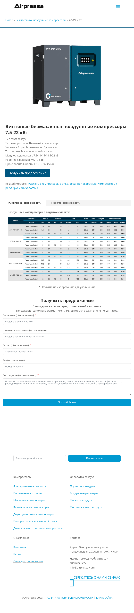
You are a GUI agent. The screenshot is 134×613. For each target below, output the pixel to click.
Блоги (17, 554)
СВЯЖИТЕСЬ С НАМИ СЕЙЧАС (97, 577)
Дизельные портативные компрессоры (38, 528)
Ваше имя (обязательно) (18, 315)
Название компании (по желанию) (25, 330)
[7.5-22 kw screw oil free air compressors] (67, 117)
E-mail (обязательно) (16, 345)
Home (9, 20)
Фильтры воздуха (81, 500)
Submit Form (67, 402)
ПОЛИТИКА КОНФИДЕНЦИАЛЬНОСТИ (69, 597)
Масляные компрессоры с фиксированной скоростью (62, 183)
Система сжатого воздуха (86, 507)
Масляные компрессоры (29, 500)
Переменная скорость (65, 203)
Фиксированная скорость (24, 203)
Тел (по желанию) (14, 360)
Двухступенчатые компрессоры (33, 514)
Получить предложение (27, 173)
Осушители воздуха (82, 486)
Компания (19, 547)
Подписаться (94, 458)
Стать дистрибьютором (28, 561)
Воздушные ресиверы (84, 493)
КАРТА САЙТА (104, 597)
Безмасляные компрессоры (31, 507)
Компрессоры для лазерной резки (35, 521)
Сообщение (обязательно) (19, 375)
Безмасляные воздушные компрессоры (41, 20)
